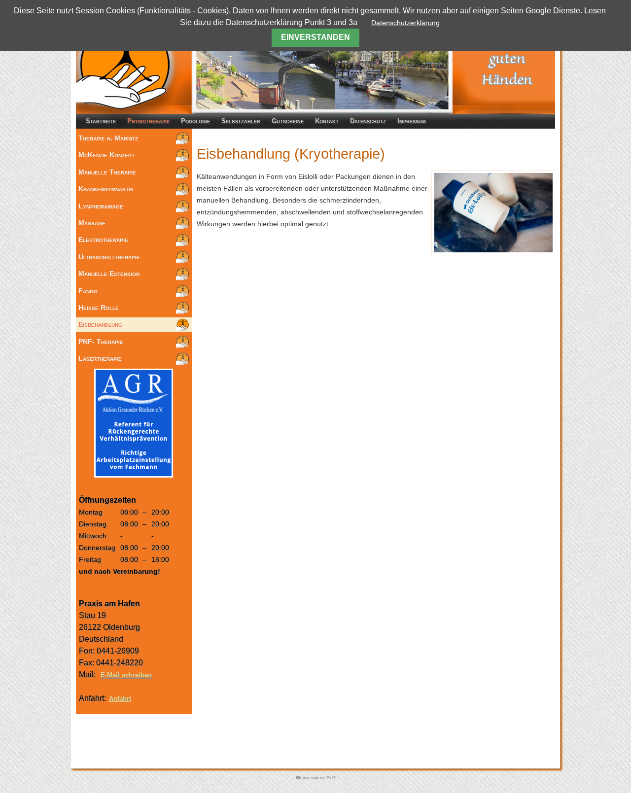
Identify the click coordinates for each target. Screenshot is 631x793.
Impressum (411, 121)
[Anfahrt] (315, 743)
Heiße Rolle (98, 307)
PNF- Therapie (100, 341)
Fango (88, 291)
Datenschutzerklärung (405, 23)
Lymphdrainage (100, 206)
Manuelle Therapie (107, 172)
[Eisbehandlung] (493, 252)
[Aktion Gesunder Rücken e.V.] (133, 475)
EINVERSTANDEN (315, 37)
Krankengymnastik (106, 189)
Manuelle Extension (109, 273)
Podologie (195, 121)
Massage (91, 223)
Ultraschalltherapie (109, 257)
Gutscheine (288, 121)
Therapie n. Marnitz (108, 138)
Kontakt (327, 121)
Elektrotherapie (103, 239)
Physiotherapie (148, 121)
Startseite (101, 121)
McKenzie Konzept (106, 155)
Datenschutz (368, 121)
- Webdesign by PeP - (316, 777)
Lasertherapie (100, 358)
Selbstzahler (240, 121)
